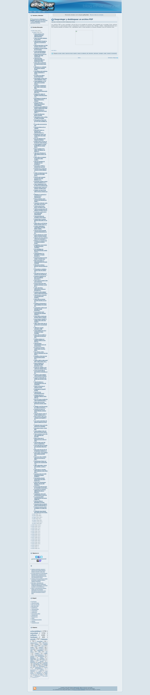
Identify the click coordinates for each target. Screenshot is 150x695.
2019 (33, 534)
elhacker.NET (76, 687)
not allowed (83, 53)
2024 (33, 526)
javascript (32, 662)
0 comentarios (114, 53)
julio (34, 514)
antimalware (37, 675)
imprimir (75, 53)
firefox (42, 657)
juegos (46, 662)
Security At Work (35, 603)
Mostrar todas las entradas (96, 15)
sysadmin (42, 658)
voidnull (33, 621)
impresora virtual (69, 53)
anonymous (42, 666)
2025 (33, 525)
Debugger (32, 671)
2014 (33, 542)
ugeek (32, 618)
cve (42, 645)
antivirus (32, 661)
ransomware (34, 642)
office (38, 659)
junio (34, 515)
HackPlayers (34, 607)
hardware (34, 637)
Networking (33, 658)
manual (32, 648)
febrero (35, 522)
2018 (33, 536)
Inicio (79, 57)
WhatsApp (40, 650)
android (45, 644)
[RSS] (34, 688)
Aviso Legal (82, 688)
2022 (33, 529)
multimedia (45, 663)
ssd (31, 650)
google (33, 639)
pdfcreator (96, 53)
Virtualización (39, 673)
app (46, 651)
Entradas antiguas (112, 57)
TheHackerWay (35, 609)
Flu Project (33, 601)
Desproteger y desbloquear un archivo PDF (73, 19)
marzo (34, 520)
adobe (32, 659)
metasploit (38, 672)
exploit (37, 644)
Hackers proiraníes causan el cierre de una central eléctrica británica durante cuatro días (38, 570)
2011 (33, 546)
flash (39, 665)
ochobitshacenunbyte (36, 619)
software (34, 635)
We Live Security (35, 604)
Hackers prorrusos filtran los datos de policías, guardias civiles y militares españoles (39, 580)
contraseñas (36, 663)
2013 (33, 543)
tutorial (41, 647)
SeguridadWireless (39, 668)
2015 (33, 540)
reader (105, 53)
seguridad (34, 633)
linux (35, 645)
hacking (41, 648)
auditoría (42, 669)
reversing (35, 674)
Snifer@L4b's (34, 615)
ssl (31, 667)
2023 (33, 528)
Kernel (42, 661)
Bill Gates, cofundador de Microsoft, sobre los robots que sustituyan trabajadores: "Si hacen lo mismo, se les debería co (39, 584)
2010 (33, 548)
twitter (46, 653)
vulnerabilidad (35, 631)
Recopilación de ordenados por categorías (38, 20)
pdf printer (91, 53)
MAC (34, 666)
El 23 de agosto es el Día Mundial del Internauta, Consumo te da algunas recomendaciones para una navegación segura (39, 575)
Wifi (39, 651)
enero (34, 523)
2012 (33, 545)
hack (43, 659)
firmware (32, 657)
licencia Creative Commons (79, 689)
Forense (46, 667)
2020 (33, 532)
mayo (34, 517)
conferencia (38, 667)
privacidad (40, 641)
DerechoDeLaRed (35, 613)
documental (33, 669)
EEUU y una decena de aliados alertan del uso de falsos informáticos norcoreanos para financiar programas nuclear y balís (38, 591)
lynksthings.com (35, 622)
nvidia (32, 647)
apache (40, 662)
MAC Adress (45, 675)
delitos (46, 673)
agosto (35, 32)
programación (39, 654)
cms (34, 665)
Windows (45, 642)
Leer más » (54, 50)
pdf (87, 53)
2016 (33, 539)
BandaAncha (34, 616)
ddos (32, 651)
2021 (33, 531)
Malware (44, 639)
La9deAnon (34, 612)
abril (34, 518)
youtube (32, 656)
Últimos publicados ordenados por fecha (37, 22)
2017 (33, 537)
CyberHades (34, 610)
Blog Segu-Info (34, 606)
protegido (101, 53)
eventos (46, 665)
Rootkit (40, 671)
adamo (41, 674)
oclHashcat (34, 677)
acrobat (60, 53)
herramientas (41, 656)
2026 (33, 30)
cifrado (37, 653)
